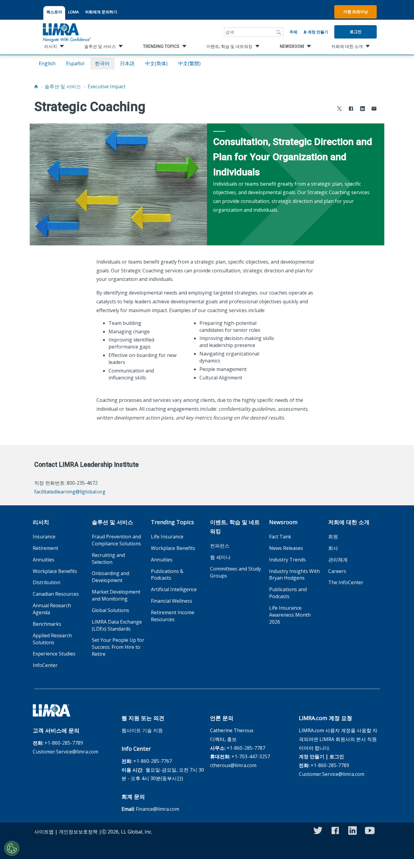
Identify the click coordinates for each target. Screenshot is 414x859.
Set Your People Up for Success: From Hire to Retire (118, 647)
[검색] (278, 31)
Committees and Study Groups (235, 572)
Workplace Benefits (55, 571)
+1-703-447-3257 (251, 756)
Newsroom (283, 522)
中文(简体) (156, 63)
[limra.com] (66, 32)
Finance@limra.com (157, 809)
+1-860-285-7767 (152, 761)
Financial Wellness (171, 601)
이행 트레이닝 (355, 11)
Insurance (44, 536)
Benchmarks (47, 624)
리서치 (41, 522)
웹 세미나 (220, 557)
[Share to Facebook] (351, 109)
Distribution (46, 582)
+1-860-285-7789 (64, 742)
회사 (333, 548)
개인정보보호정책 (78, 831)
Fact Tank (280, 536)
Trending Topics (172, 522)
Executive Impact (106, 86)
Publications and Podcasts (288, 593)
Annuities (43, 559)
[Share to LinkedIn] (362, 109)
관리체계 (338, 559)
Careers (337, 571)
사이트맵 (44, 831)
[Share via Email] (374, 109)
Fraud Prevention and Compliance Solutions (116, 540)
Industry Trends (287, 559)
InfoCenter (45, 665)
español (75, 63)
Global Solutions (110, 610)
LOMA (73, 12)
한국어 (102, 63)
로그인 (356, 31)
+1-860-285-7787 (246, 748)
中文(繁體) (189, 63)
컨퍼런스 (219, 545)
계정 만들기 (317, 32)
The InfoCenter (345, 582)
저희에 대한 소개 (348, 522)
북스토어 (54, 12)
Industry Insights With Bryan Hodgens (294, 574)
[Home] (36, 86)
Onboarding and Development (110, 577)
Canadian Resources (56, 594)
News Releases (286, 548)
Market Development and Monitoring (116, 595)
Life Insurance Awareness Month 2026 (290, 615)
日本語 (127, 63)
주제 (293, 32)
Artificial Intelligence (174, 589)
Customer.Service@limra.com (65, 751)
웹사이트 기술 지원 (142, 730)
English (47, 63)
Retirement (45, 548)
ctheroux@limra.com (233, 765)
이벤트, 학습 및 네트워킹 (235, 526)
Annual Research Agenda (52, 609)
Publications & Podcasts (167, 574)
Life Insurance (167, 536)
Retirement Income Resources (172, 616)
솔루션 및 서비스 (63, 86)
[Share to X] (339, 109)
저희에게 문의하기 (101, 12)
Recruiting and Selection (108, 558)
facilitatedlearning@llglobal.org (69, 491)
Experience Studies (54, 653)
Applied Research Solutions (52, 639)
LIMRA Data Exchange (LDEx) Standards (117, 625)
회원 (333, 536)
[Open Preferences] (11, 848)
